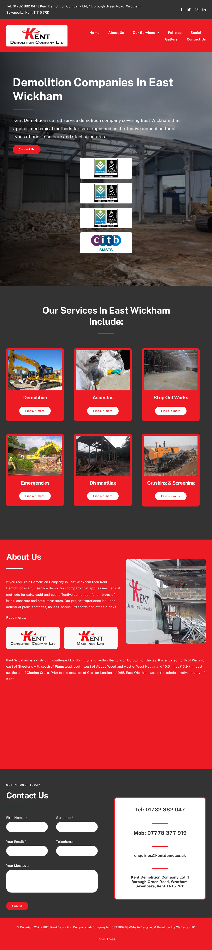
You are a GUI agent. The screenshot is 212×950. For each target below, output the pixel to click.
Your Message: (17, 866)
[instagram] (196, 9)
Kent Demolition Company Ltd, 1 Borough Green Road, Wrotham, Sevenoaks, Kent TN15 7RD (160, 881)
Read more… (16, 617)
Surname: (64, 818)
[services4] (171, 437)
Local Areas (106, 939)
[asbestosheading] (103, 352)
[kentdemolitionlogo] (36, 27)
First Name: (16, 818)
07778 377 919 (167, 833)
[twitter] (189, 9)
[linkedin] (204, 9)
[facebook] (181, 9)
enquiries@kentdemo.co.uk (160, 855)
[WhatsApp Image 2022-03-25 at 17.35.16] (35, 352)
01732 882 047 (25, 6)
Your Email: (16, 842)
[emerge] (35, 437)
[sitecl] (171, 352)
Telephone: (64, 842)
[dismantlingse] (103, 437)
